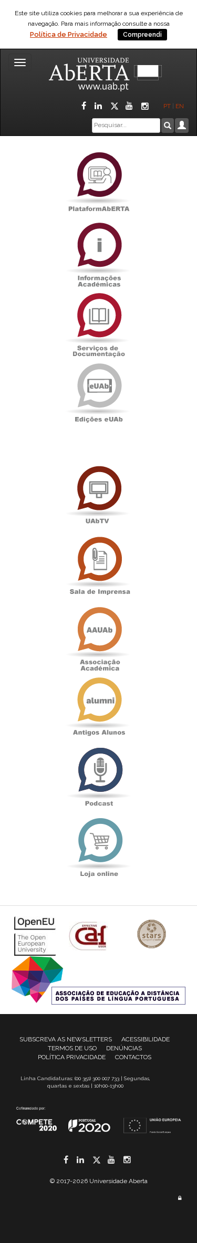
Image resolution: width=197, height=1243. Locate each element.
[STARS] (152, 935)
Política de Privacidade (68, 34)
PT (167, 106)
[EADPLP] (98, 979)
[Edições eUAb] (98, 393)
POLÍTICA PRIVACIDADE (72, 1057)
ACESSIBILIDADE (145, 1039)
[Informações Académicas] (98, 252)
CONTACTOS (133, 1057)
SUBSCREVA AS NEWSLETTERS (65, 1039)
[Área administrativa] (179, 1198)
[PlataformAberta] (98, 181)
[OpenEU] (36, 935)
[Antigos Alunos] (98, 707)
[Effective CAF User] (90, 935)
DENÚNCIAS (124, 1048)
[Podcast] (98, 777)
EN (180, 106)
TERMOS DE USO (72, 1048)
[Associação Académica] (98, 636)
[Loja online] (98, 847)
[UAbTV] (98, 495)
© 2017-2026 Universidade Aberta (99, 1181)
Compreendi (142, 34)
